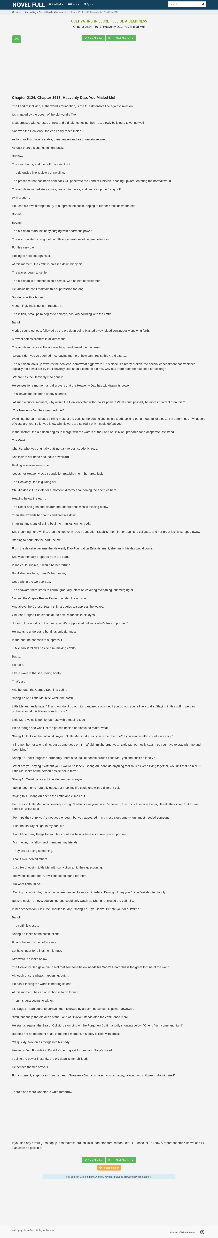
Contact (174, 1232)
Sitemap (190, 1232)
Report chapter (110, 1167)
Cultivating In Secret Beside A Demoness (109, 21)
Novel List (56, 4)
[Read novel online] (28, 5)
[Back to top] (202, 1232)
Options (91, 4)
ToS (182, 1232)
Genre (74, 4)
